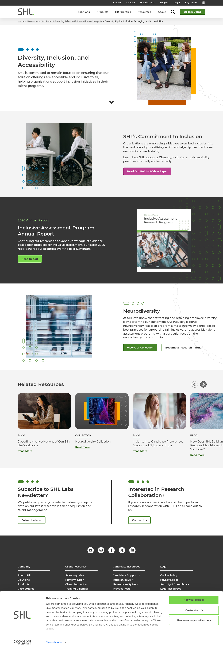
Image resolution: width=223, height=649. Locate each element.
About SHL (24, 575)
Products (102, 12)
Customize (191, 610)
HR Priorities (123, 12)
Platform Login (74, 579)
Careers (117, 2)
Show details (53, 642)
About (162, 12)
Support (164, 2)
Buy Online (191, 2)
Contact (130, 2)
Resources (144, 12)
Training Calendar (76, 588)
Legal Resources (170, 588)
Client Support (76, 584)
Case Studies (26, 588)
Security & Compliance (174, 584)
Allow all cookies (194, 599)
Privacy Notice (169, 579)
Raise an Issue (123, 579)
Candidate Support (126, 575)
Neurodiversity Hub (125, 584)
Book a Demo (192, 11)
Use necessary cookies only (194, 620)
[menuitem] (83, 12)
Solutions (84, 12)
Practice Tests (147, 2)
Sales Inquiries (74, 575)
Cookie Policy (168, 575)
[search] (174, 12)
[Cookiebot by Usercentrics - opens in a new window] (22, 642)
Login (177, 2)
